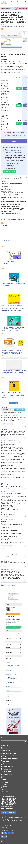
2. (1, 440)
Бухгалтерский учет (10, 702)
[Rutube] (5, 836)
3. (1, 491)
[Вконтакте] (5, 833)
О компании (4, 782)
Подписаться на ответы (7, 409)
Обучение (6, 761)
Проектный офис (8, 766)
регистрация (4, 585)
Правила (3, 788)
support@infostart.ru (7, 808)
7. (1, 569)
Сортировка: (8, 412)
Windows (8, 686)
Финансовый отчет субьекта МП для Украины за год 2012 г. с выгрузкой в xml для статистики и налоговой (14, 17)
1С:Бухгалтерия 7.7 (10, 682)
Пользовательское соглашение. (9, 820)
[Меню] (2, 2)
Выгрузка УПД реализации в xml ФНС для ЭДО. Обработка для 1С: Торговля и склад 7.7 (14, 372)
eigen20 (5, 429)
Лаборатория (7, 750)
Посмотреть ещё (13, 403)
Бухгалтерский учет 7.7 (11, 678)
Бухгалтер (8, 670)
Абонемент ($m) (10, 706)
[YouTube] (2, 836)
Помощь (3, 789)
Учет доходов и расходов (12, 663)
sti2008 (5, 415)
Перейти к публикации (7, 423)
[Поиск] (5, 2)
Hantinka (6, 569)
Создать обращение (8, 812)
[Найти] (25, 741)
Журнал (5, 745)
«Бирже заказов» (16, 150)
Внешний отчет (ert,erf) (11, 674)
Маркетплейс (7, 764)
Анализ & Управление (9, 753)
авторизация (11, 585)
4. (1, 519)
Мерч (4, 779)
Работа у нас (4, 791)
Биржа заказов (7, 774)
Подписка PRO (5, 786)
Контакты (3, 793)
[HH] (9, 833)
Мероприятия (7, 769)
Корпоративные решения (10, 758)
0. (1, 415)
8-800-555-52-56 (6, 807)
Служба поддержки (9, 796)
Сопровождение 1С (9, 756)
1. (1, 429)
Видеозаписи (7, 771)
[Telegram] (2, 833)
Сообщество (4, 784)
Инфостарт (23, 219)
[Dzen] (12, 833)
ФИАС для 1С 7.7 (6, 240)
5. (2, 549)
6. (1, 559)
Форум (5, 777)
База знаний (6, 748)
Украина (8, 690)
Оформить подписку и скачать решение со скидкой (14, 140)
